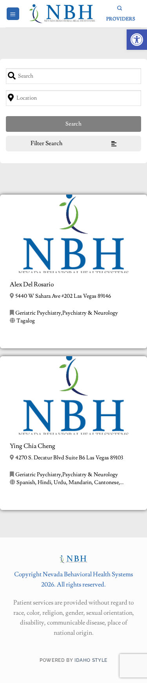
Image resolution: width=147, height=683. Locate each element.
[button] (137, 39)
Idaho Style (90, 660)
